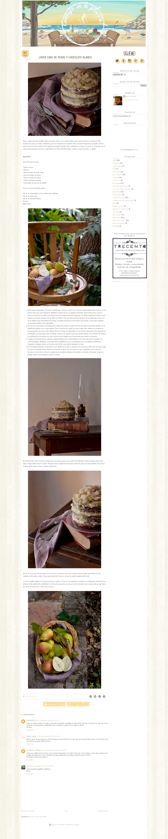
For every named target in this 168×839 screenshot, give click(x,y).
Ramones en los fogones (120, 209)
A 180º (27, 696)
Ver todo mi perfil (131, 100)
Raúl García (131, 96)
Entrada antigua (103, 811)
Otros (114, 203)
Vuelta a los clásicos (119, 220)
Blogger (136, 150)
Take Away (116, 212)
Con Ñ (114, 169)
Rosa (28, 766)
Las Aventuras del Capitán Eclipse (123, 200)
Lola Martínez (31, 720)
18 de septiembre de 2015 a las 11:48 (53, 750)
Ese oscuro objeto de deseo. (122, 189)
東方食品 (116, 226)
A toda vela (116, 163)
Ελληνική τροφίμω (119, 223)
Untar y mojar (117, 215)
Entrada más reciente (28, 811)
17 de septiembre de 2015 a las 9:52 (47, 720)
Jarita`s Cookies (31, 736)
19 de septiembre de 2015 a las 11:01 (41, 766)
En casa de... (116, 180)
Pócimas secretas (118, 206)
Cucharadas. (116, 172)
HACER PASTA (117, 192)
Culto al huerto (117, 175)
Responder (30, 730)
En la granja (116, 183)
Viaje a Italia (117, 218)
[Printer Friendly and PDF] (66, 703)
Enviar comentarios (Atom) (38, 817)
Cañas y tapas (117, 166)
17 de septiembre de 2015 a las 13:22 (48, 736)
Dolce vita (34, 696)
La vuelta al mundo (119, 198)
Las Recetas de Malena (34, 750)
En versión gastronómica (120, 186)
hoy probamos (117, 195)
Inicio (66, 811)
